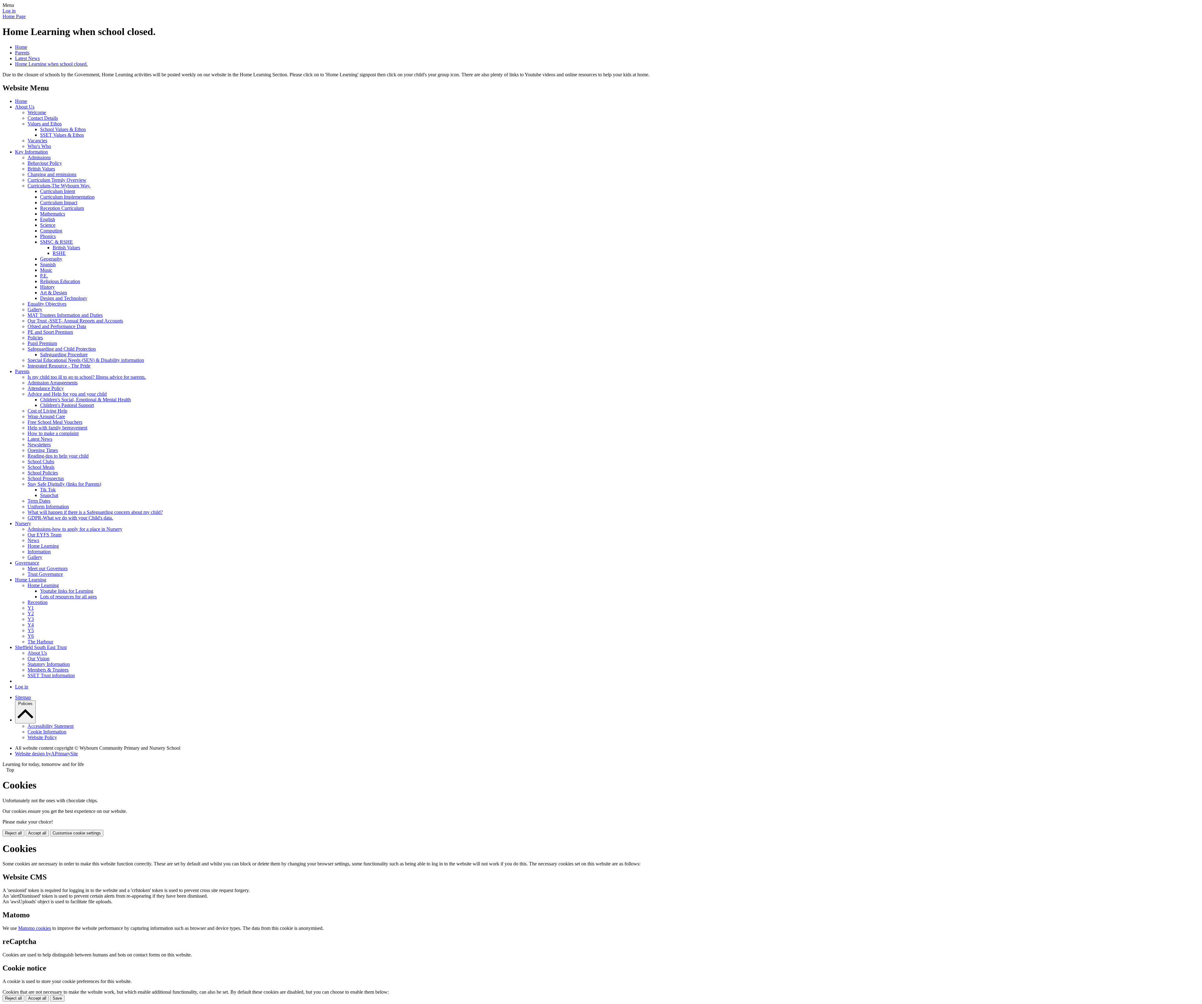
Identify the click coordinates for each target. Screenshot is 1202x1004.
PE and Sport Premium (50, 332)
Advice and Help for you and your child (67, 394)
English (47, 219)
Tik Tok (48, 489)
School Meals (41, 467)
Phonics (48, 236)
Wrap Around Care (46, 416)
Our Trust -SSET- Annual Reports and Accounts (75, 320)
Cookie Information (47, 731)
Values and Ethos (45, 123)
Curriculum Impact (58, 202)
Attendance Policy (46, 388)
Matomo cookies (34, 928)
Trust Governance (45, 574)
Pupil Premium (42, 343)
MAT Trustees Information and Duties (65, 315)
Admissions (39, 157)
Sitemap (23, 697)
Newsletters (39, 444)
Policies (35, 337)
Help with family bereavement (57, 427)
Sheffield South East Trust (41, 647)
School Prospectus (46, 478)
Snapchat (49, 495)
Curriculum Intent (57, 191)
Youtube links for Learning (66, 591)
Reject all (13, 833)
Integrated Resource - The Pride (59, 365)
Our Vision (38, 658)
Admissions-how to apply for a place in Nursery (75, 529)
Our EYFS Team (44, 534)
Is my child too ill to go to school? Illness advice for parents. (87, 377)
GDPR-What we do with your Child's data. (70, 517)
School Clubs (41, 461)
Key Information (31, 152)
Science (47, 225)
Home (21, 47)
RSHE (59, 253)
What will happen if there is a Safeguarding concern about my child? (95, 512)
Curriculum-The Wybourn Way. (59, 185)
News (33, 540)
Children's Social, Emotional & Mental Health (85, 399)
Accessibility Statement (51, 726)
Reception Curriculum (62, 208)
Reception (38, 602)
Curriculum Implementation (67, 197)
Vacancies (37, 140)
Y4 (31, 624)
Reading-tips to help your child (58, 456)
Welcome (37, 112)
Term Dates (39, 501)
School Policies (43, 472)
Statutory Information (49, 664)
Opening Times (43, 450)
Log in (9, 10)
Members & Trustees (48, 669)
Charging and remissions (52, 174)
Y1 (31, 608)
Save (57, 998)
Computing (51, 230)
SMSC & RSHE (56, 242)
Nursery (23, 523)
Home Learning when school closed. (51, 64)
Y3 (31, 619)
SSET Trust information (51, 675)
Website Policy (42, 737)
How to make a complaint (53, 433)
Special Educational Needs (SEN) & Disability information (86, 360)
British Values (41, 168)
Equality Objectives (47, 304)
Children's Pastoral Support (67, 405)
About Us (24, 106)
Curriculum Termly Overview (57, 180)
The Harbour (40, 641)
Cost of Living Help (47, 410)
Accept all (37, 833)
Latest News (27, 58)
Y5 (31, 630)
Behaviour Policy (45, 163)
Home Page (14, 16)
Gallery (35, 309)
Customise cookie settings (77, 833)
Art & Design (53, 292)
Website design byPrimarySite (46, 753)
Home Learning (43, 546)
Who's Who (39, 146)
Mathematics (52, 213)
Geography (51, 258)
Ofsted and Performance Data (57, 326)
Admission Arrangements (53, 382)
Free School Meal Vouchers (55, 422)
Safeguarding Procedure (64, 354)
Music (46, 270)
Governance (27, 562)
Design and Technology (63, 298)
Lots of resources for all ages (68, 596)
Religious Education (60, 281)
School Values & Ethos (63, 129)
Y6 (31, 636)
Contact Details (43, 118)
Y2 (31, 613)
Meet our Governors (48, 568)
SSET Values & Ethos (62, 135)
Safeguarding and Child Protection (62, 349)
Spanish (48, 264)
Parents (22, 52)
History (47, 287)
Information (39, 551)
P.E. (44, 275)
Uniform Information (48, 506)
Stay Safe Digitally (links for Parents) (64, 484)
